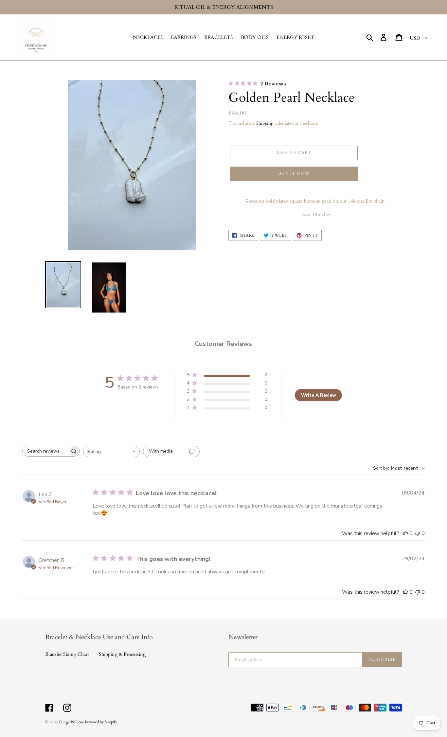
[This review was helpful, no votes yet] (405, 533)
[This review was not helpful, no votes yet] (417, 533)
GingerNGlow (72, 722)
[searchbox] (45, 451)
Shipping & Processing (122, 654)
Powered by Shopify (101, 722)
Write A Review (318, 395)
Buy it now (294, 173)
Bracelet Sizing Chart (67, 654)
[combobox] (111, 451)
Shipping (265, 123)
